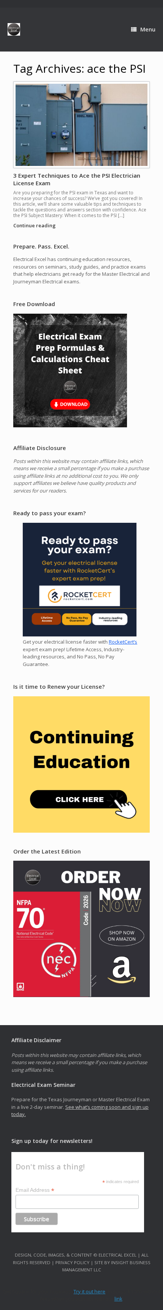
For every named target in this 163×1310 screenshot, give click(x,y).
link (118, 1298)
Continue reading (35, 225)
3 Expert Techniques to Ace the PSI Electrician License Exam (76, 179)
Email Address (35, 1190)
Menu (147, 29)
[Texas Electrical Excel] (14, 29)
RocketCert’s (123, 641)
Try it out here (89, 1291)
